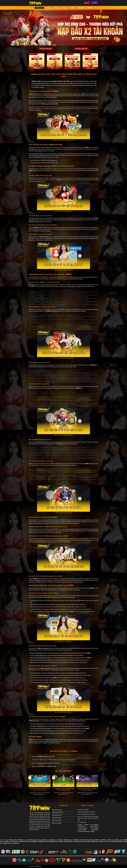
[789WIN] (35, 3)
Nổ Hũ (72, 7)
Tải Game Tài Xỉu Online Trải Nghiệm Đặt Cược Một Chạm (87, 789)
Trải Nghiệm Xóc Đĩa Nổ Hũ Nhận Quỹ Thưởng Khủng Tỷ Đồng (63, 789)
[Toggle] (30, 756)
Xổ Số (89, 7)
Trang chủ (39, 7)
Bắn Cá (48, 7)
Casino (57, 7)
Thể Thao (81, 7)
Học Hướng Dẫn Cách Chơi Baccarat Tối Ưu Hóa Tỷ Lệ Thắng (39, 789)
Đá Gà (65, 7)
